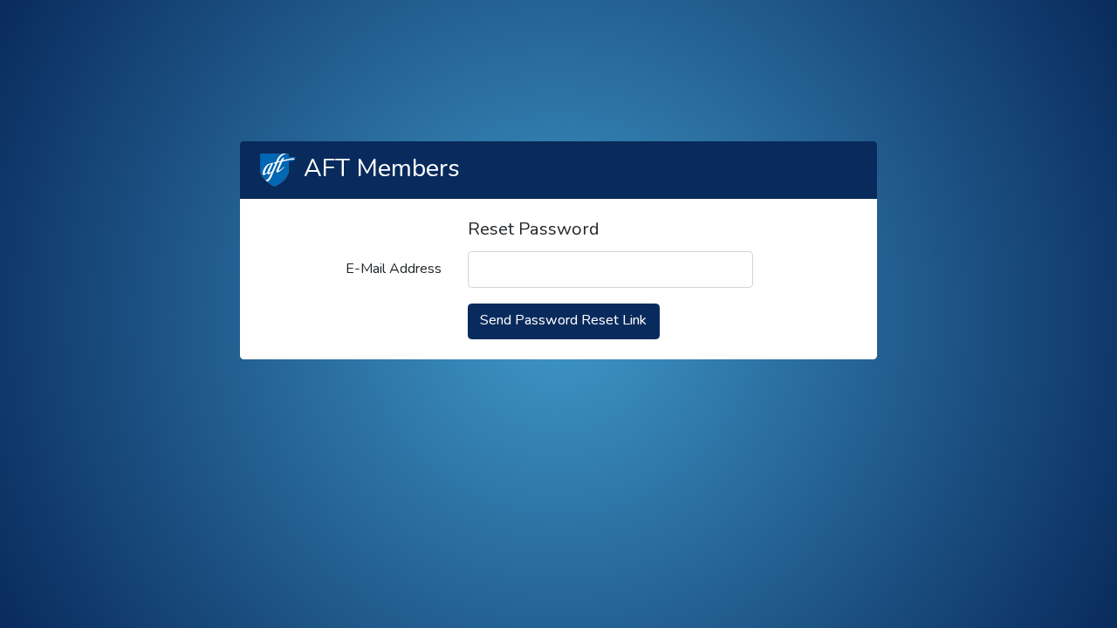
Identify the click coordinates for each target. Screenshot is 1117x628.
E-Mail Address (394, 268)
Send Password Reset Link (563, 320)
